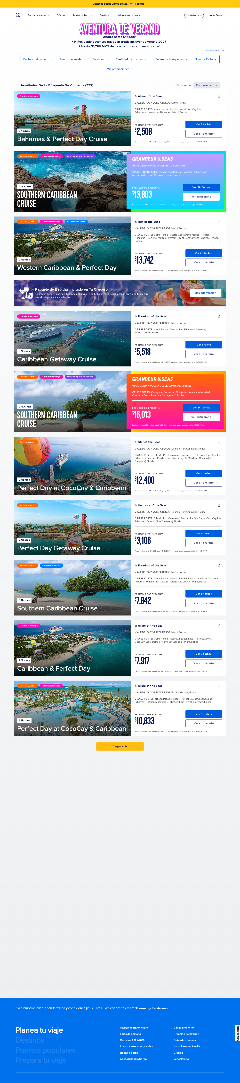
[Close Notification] (236, 4)
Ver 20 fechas (204, 253)
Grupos (178, 1052)
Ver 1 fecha (204, 344)
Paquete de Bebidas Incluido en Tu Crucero (71, 289)
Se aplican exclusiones (215, 50)
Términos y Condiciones (151, 1008)
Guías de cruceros (185, 1040)
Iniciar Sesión (216, 15)
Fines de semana (130, 1034)
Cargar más (120, 746)
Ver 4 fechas (204, 473)
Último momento (184, 1027)
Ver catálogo (181, 1059)
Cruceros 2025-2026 (132, 1040)
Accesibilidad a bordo (133, 1059)
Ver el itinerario (204, 133)
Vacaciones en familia (187, 1046)
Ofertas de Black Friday (134, 1027)
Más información (205, 293)
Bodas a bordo (129, 1052)
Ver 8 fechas (204, 593)
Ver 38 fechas (201, 187)
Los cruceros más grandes (137, 1046)
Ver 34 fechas (201, 407)
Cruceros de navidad (186, 1034)
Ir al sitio (139, 3)
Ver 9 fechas (204, 533)
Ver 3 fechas (204, 124)
